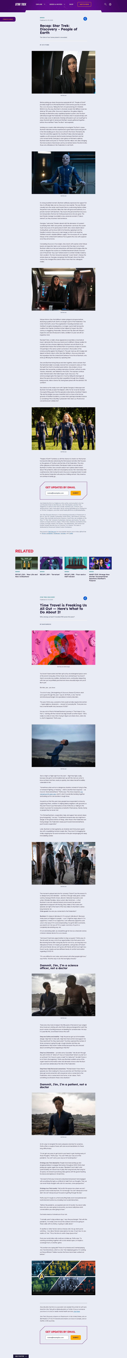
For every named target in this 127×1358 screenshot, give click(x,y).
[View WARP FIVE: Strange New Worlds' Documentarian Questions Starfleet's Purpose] (100, 563)
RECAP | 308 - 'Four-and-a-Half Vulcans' (75, 576)
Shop (71, 4)
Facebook (56, 533)
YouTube (63, 533)
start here (77, 1311)
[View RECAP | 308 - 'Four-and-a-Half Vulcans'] (76, 563)
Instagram (49, 533)
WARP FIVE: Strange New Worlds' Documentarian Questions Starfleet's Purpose (99, 578)
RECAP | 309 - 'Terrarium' (50, 575)
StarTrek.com (52, 531)
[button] (20, 4)
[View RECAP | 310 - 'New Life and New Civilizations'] (26, 563)
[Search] (105, 4)
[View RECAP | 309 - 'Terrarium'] (51, 563)
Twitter (71, 533)
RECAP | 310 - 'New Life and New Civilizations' (26, 576)
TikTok (44, 533)
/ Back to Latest (8, 19)
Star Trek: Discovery (47, 597)
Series (42, 17)
